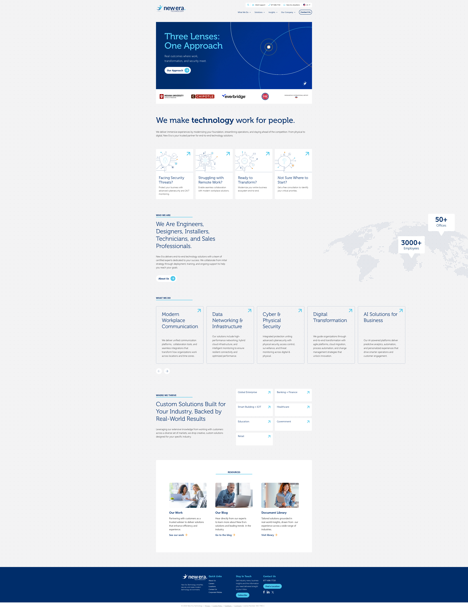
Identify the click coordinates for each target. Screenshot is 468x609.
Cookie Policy (217, 606)
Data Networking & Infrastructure (227, 320)
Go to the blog (223, 534)
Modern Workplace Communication (180, 320)
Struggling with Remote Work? (211, 180)
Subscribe (242, 595)
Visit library (267, 534)
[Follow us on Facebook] (264, 592)
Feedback (228, 606)
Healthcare (283, 406)
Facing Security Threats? (171, 180)
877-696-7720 (269, 580)
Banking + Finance (287, 392)
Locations (212, 586)
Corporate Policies (215, 592)
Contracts (237, 606)
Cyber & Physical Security (272, 320)
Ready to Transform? (247, 180)
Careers (211, 583)
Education (243, 421)
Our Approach (175, 70)
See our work (176, 534)
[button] (188, 511)
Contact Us (213, 589)
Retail (241, 436)
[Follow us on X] (273, 592)
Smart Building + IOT (249, 406)
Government (284, 421)
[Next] (167, 371)
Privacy (208, 606)
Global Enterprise (247, 392)
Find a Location (272, 586)
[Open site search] (248, 5)
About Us (163, 278)
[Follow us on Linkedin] (268, 592)
